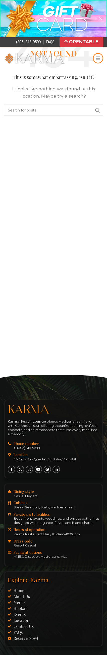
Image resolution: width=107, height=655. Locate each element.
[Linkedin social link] (56, 469)
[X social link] (20, 469)
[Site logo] (35, 57)
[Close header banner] (101, 18)
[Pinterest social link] (47, 469)
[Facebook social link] (11, 469)
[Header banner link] (46, 18)
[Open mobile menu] (98, 58)
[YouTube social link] (38, 469)
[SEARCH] (97, 110)
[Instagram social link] (29, 469)
